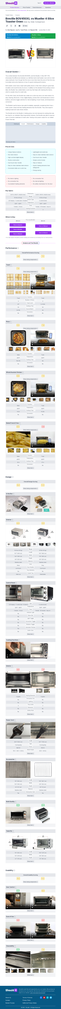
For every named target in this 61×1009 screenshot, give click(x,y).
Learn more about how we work (37, 992)
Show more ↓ (30, 212)
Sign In (39, 3)
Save (26, 25)
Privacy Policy (27, 1000)
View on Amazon (17, 225)
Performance (30, 123)
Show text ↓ (30, 315)
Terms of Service (27, 997)
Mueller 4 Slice (36, 35)
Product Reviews (14, 7)
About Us (8, 997)
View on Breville (17, 229)
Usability (44, 123)
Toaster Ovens (9, 15)
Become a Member (49, 3)
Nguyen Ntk (33, 30)
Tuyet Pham (23, 30)
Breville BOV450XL (12, 35)
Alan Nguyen (11, 30)
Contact (8, 1000)
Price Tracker (26, 7)
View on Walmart (17, 233)
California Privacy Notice (30, 1003)
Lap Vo (18, 30)
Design (37, 123)
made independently (21, 10)
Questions (48, 7)
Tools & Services (37, 7)
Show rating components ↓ (30, 259)
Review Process (10, 1003)
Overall (23, 123)
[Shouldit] (11, 990)
